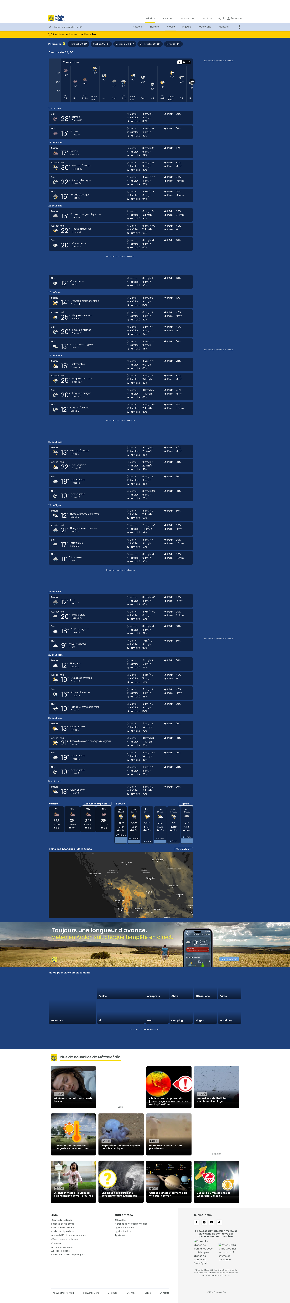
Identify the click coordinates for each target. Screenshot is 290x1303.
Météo (57, 27)
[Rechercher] (219, 18)
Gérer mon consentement (65, 1239)
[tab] (179, 62)
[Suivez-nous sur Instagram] (204, 1222)
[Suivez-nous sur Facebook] (196, 1222)
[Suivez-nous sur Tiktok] (219, 1222)
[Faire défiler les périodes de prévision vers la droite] (192, 81)
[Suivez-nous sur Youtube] (212, 1222)
